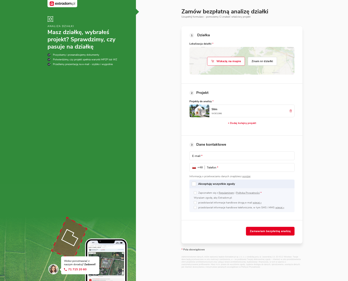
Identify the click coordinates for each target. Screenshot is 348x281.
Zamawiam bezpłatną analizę (270, 231)
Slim (214, 109)
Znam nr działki (262, 61)
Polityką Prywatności (248, 193)
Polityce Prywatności (250, 267)
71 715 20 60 (77, 269)
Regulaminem (226, 193)
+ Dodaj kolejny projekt (242, 123)
